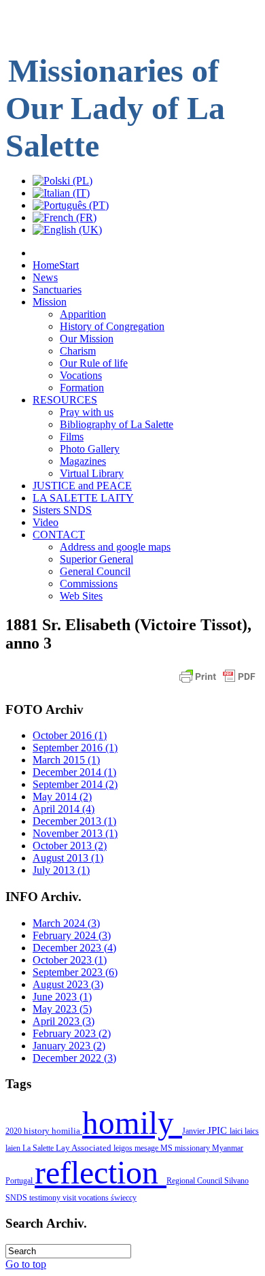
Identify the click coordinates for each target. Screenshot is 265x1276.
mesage (147, 1148)
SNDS (17, 1198)
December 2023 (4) (74, 947)
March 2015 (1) (66, 760)
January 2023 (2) (69, 1045)
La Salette (39, 1148)
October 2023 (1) (70, 960)
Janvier (194, 1131)
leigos (124, 1148)
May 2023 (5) (62, 1009)
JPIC (218, 1130)
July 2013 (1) (61, 870)
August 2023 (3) (68, 984)
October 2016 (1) (70, 735)
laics (252, 1131)
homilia (67, 1131)
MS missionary (186, 1148)
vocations (94, 1198)
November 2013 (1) (75, 833)
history (38, 1131)
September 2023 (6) (75, 972)
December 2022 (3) (74, 1058)
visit (70, 1198)
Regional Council (195, 1180)
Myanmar (227, 1148)
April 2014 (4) (63, 809)
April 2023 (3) (63, 1021)
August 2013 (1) (68, 858)
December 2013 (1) (74, 821)
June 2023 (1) (62, 996)
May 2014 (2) (62, 796)
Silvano (236, 1180)
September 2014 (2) (75, 784)
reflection (100, 1172)
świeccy (124, 1198)
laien (13, 1148)
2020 (14, 1131)
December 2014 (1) (74, 772)
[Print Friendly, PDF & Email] (217, 683)
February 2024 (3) (72, 935)
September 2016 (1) (75, 747)
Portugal (20, 1180)
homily (132, 1123)
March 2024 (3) (66, 923)
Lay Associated (84, 1148)
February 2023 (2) (72, 1033)
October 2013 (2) (70, 845)
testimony (46, 1198)
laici (237, 1131)
